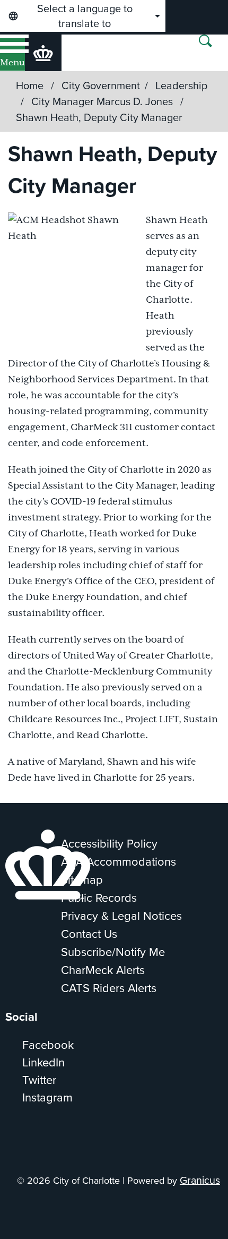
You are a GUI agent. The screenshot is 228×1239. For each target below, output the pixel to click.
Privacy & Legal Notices (121, 916)
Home (29, 85)
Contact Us (89, 934)
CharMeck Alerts (103, 970)
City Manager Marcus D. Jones (103, 101)
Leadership (181, 85)
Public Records (99, 898)
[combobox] (82, 16)
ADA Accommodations (118, 861)
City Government (101, 85)
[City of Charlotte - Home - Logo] (43, 53)
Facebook (48, 1045)
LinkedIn (43, 1062)
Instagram (47, 1097)
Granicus (200, 1180)
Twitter (39, 1080)
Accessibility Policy (109, 843)
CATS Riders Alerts (108, 988)
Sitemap (82, 879)
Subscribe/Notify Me (113, 952)
